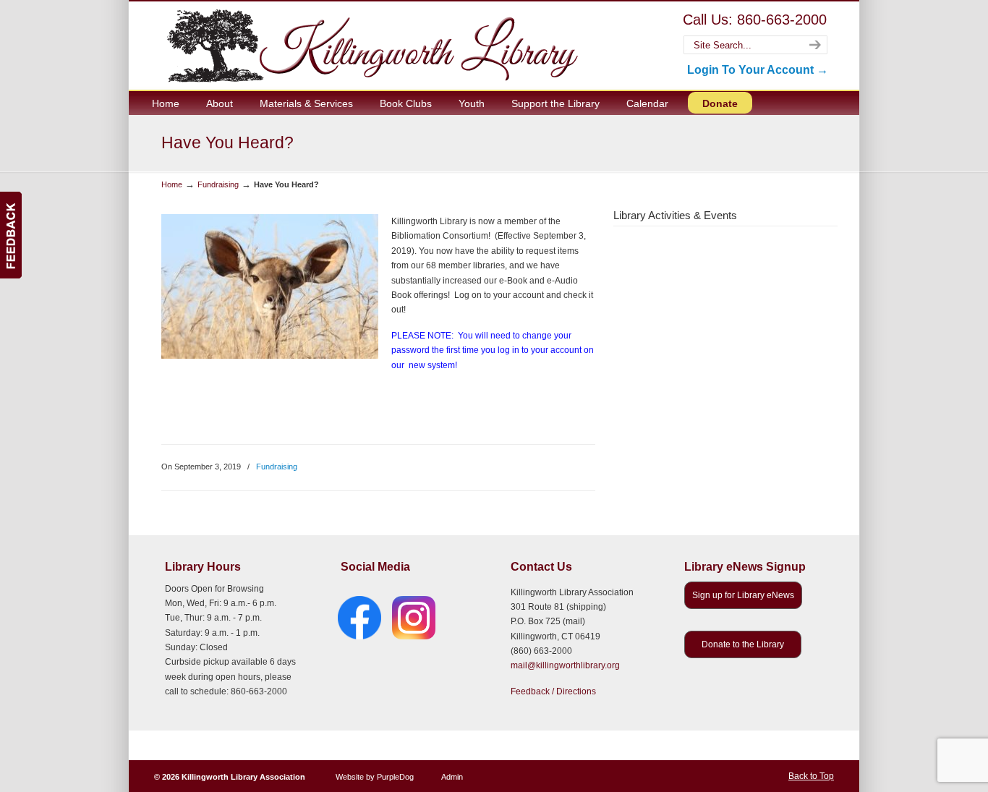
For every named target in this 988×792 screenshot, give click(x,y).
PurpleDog (395, 776)
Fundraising (218, 184)
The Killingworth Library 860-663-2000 (369, 45)
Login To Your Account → (757, 70)
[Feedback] (11, 235)
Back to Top (811, 776)
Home (171, 184)
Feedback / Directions (553, 691)
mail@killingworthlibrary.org (565, 665)
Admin (452, 776)
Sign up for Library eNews (743, 595)
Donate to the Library (743, 644)
